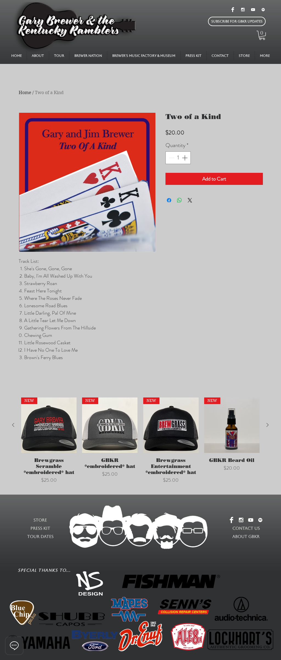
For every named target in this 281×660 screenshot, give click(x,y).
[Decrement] (171, 158)
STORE (40, 520)
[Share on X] (190, 200)
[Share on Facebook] (169, 200)
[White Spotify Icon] (263, 9)
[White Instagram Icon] (242, 9)
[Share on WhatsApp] (179, 200)
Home (25, 92)
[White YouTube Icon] (253, 9)
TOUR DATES (40, 536)
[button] (237, 21)
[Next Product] (267, 425)
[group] (140, 443)
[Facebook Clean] (232, 9)
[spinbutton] (178, 158)
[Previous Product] (13, 425)
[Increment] (185, 158)
